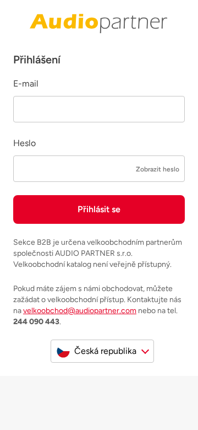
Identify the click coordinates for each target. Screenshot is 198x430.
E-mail (25, 83)
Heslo (24, 143)
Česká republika (105, 351)
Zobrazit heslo (157, 169)
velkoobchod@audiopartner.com (79, 310)
